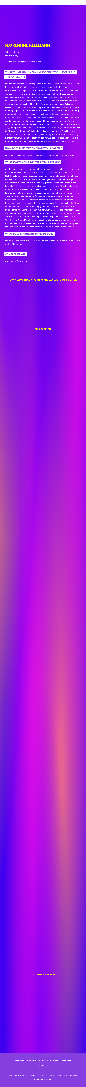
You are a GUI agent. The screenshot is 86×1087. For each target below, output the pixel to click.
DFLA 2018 (19, 1060)
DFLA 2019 (31, 1060)
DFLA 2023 (43, 1065)
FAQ (10, 1075)
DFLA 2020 (43, 1060)
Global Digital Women (43, 1079)
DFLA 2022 (66, 1060)
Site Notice (42, 1075)
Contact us (19, 1075)
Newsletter (30, 1075)
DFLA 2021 (54, 1060)
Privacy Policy (55, 1075)
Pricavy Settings (70, 1075)
